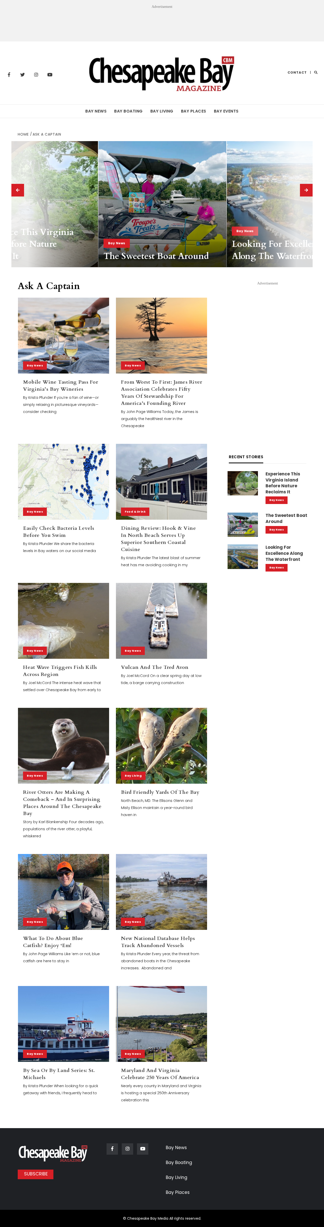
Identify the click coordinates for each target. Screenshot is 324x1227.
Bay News (96, 111)
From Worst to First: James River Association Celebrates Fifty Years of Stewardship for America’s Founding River (161, 393)
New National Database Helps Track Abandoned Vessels (158, 942)
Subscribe (36, 1174)
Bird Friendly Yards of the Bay (160, 792)
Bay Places (193, 111)
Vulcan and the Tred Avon (154, 667)
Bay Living (161, 111)
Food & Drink (135, 512)
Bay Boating (128, 111)
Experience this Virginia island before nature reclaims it (283, 483)
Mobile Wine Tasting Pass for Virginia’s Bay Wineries (60, 385)
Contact (297, 72)
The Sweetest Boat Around (156, 256)
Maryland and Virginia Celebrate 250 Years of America (160, 1074)
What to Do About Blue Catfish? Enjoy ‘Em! (53, 942)
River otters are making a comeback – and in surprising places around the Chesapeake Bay (62, 803)
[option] (162, 204)
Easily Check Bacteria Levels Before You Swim (58, 532)
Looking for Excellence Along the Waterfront (284, 553)
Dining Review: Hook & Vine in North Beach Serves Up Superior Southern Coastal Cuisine (158, 539)
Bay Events (226, 111)
